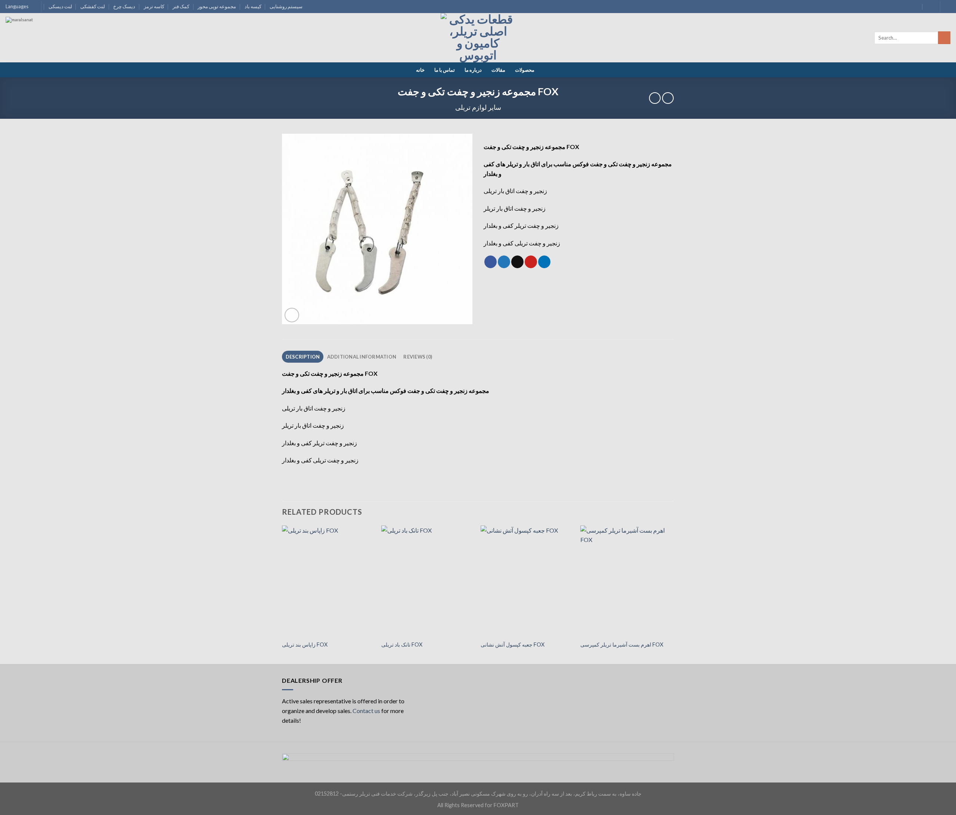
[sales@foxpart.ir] (915, 6)
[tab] (302, 357)
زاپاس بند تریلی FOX (305, 644)
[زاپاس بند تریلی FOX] (328, 581)
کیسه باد (253, 6)
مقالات (498, 70)
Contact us (366, 710)
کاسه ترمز (154, 6)
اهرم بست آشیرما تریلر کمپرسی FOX (621, 644)
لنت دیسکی (60, 6)
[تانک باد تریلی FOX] (427, 581)
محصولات (524, 70)
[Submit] (944, 37)
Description (303, 357)
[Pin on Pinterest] (531, 261)
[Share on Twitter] (504, 261)
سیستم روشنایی (286, 6)
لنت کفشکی (92, 6)
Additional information (362, 357)
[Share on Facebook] (490, 261)
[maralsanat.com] (34, 45)
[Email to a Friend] (517, 261)
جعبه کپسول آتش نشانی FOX (512, 644)
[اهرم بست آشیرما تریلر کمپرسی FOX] (626, 581)
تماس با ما (444, 70)
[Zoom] (292, 315)
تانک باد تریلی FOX (401, 644)
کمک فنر (181, 6)
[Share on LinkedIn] (544, 261)
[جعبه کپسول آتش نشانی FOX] (527, 581)
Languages (17, 6)
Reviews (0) (417, 357)
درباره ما (473, 70)
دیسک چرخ (124, 6)
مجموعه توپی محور (217, 6)
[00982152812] (929, 6)
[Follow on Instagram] (946, 6)
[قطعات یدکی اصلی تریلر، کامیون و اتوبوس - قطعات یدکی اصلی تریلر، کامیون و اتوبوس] (478, 37)
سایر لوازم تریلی (478, 107)
